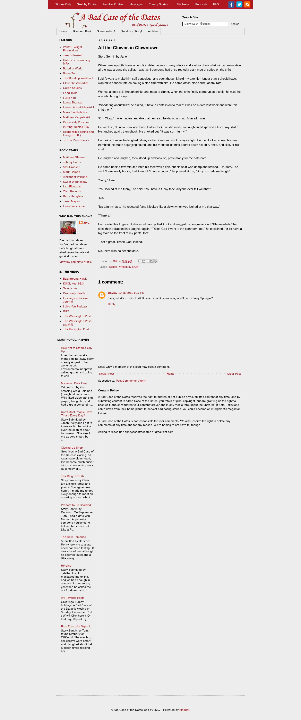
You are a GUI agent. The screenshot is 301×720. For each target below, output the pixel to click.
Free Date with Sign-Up (76, 626)
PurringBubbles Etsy (76, 126)
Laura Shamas (72, 102)
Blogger (184, 709)
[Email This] (140, 261)
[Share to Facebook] (151, 261)
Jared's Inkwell (72, 55)
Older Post (234, 373)
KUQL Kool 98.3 (73, 283)
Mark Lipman (71, 171)
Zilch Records (72, 191)
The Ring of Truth (72, 476)
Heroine (66, 565)
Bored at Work (72, 68)
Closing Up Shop (72, 447)
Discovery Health (74, 293)
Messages (136, 4)
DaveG (112, 292)
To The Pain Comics (76, 140)
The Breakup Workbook (78, 78)
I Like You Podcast (75, 306)
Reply (111, 304)
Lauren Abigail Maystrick (79, 107)
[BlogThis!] (144, 261)
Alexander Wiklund (75, 176)
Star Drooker (71, 167)
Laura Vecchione (74, 206)
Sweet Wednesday (75, 181)
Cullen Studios (72, 88)
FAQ (216, 4)
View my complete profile (75, 261)
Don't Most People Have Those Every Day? (76, 413)
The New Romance (73, 537)
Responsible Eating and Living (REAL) (78, 133)
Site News (183, 4)
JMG (86, 222)
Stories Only (63, 4)
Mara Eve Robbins (75, 112)
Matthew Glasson (74, 157)
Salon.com (70, 288)
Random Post (82, 31)
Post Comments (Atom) (131, 380)
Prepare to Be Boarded (76, 505)
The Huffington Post (76, 329)
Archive (153, 31)
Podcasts (201, 4)
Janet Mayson (72, 201)
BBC (66, 311)
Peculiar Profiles (113, 4)
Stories (113, 266)
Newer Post (106, 373)
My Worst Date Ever (74, 383)
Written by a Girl (128, 266)
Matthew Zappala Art (76, 117)
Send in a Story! (131, 31)
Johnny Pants (72, 162)
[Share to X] (148, 261)
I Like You (69, 97)
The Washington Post (77, 316)
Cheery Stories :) (160, 4)
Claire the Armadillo (75, 83)
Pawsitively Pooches (76, 122)
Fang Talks (70, 92)
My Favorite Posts (72, 597)
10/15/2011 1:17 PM (131, 292)
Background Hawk (75, 278)
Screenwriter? (106, 31)
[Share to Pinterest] (155, 261)
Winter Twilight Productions (72, 48)
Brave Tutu (70, 73)
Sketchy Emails (87, 4)
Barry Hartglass (73, 196)
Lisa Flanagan (72, 186)
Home (63, 31)
